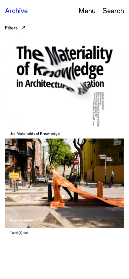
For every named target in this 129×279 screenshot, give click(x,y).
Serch (113, 10)
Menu (87, 10)
